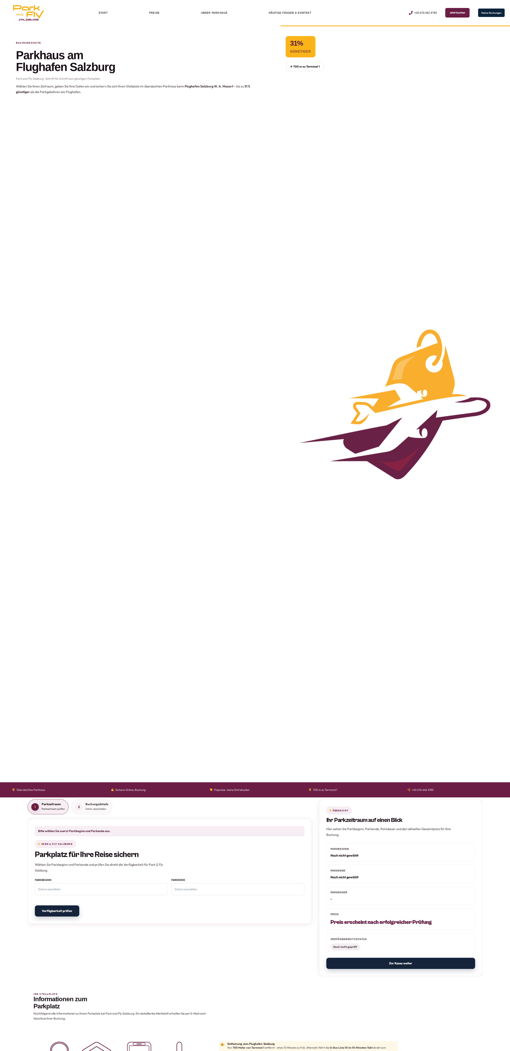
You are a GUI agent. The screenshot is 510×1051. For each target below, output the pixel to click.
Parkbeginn (43, 880)
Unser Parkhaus (214, 13)
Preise (154, 13)
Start (103, 13)
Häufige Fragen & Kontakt (290, 13)
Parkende (178, 880)
